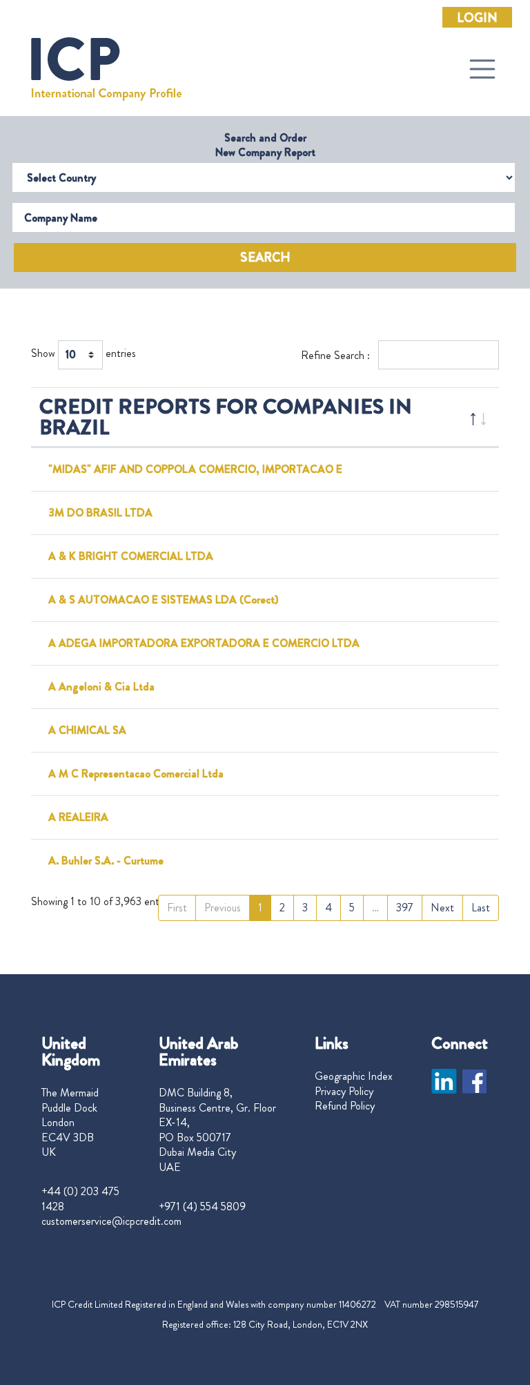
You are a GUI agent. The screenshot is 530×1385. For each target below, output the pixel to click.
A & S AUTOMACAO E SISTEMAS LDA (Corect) (163, 600)
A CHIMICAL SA (87, 730)
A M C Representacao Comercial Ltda (136, 774)
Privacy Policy (344, 1091)
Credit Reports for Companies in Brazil (225, 416)
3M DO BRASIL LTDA (100, 513)
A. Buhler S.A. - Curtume (106, 861)
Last (480, 908)
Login (477, 18)
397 (404, 908)
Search (265, 258)
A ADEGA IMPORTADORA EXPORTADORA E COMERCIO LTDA (204, 643)
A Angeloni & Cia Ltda (101, 687)
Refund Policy (345, 1106)
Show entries (83, 353)
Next (442, 908)
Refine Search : (337, 355)
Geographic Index (354, 1076)
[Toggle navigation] (482, 69)
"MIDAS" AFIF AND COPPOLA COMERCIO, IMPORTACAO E (195, 469)
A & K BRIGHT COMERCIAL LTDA (130, 556)
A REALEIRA (78, 817)
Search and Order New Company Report (265, 144)
